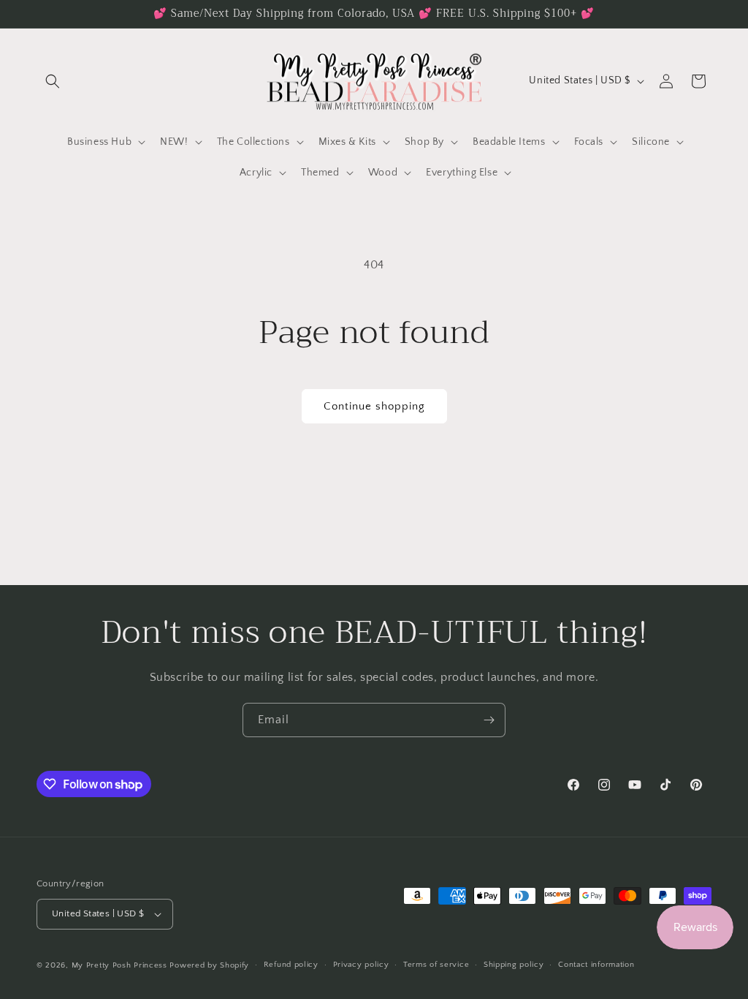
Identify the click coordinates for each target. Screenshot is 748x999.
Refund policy (291, 964)
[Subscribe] (489, 720)
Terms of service (436, 964)
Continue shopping (374, 406)
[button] (53, 81)
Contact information (596, 964)
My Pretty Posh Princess (119, 965)
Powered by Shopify (209, 965)
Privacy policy (361, 964)
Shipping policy (514, 964)
